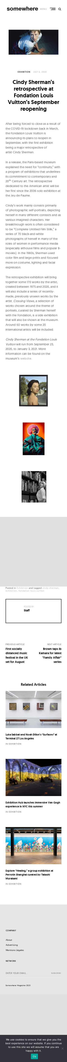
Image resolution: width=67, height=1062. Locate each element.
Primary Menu (53, 9)
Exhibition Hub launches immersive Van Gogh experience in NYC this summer (33, 804)
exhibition (11, 590)
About (9, 939)
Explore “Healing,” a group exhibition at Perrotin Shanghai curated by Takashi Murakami (29, 874)
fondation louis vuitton (31, 590)
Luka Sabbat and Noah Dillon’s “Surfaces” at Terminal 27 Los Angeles (31, 736)
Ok (34, 1056)
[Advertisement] (33, 552)
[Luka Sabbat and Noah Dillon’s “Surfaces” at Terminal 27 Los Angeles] (33, 709)
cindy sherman (50, 588)
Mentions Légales (15, 950)
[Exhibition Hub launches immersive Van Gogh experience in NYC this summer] (33, 777)
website (25, 359)
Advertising (12, 945)
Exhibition (24, 72)
